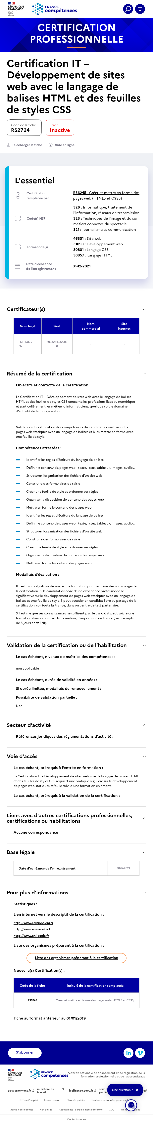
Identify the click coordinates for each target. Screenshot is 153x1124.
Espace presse (52, 1100)
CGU (112, 1109)
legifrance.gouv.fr (81, 1090)
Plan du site (45, 1109)
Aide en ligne (65, 144)
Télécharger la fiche (27, 144)
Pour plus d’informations (37, 892)
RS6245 (32, 1000)
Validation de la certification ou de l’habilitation (67, 645)
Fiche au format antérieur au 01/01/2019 (50, 1018)
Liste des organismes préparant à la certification (76, 957)
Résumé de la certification (39, 373)
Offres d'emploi (29, 1100)
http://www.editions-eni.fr (33, 922)
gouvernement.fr (19, 1090)
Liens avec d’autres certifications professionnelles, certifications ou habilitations (69, 818)
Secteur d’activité (29, 725)
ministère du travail (45, 1091)
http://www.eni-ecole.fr (31, 935)
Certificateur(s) (26, 309)
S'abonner (25, 1052)
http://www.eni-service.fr (33, 929)
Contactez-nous (76, 1119)
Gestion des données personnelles (110, 1100)
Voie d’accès (22, 756)
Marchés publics (76, 1100)
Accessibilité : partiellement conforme (81, 1109)
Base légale (21, 852)
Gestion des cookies (21, 1109)
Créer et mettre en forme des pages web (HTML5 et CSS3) (106, 195)
